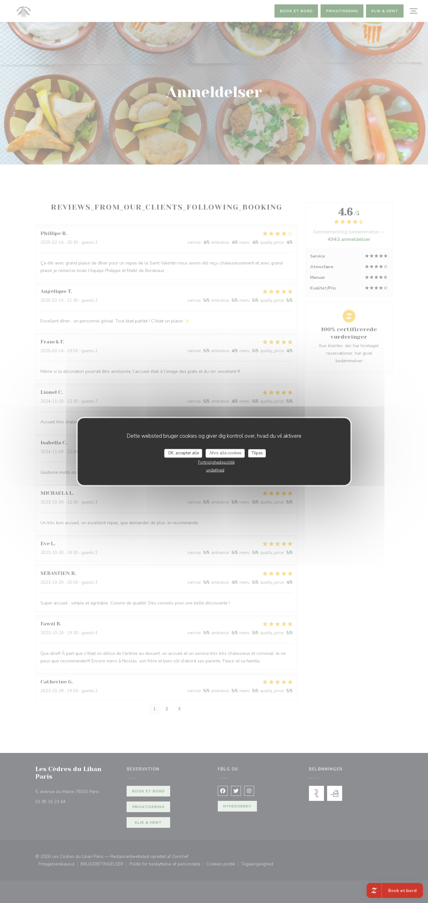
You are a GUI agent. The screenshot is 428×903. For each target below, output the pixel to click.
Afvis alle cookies (225, 453)
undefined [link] (215, 470)
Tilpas (257, 453)
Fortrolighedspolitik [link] (216, 462)
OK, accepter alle (183, 453)
